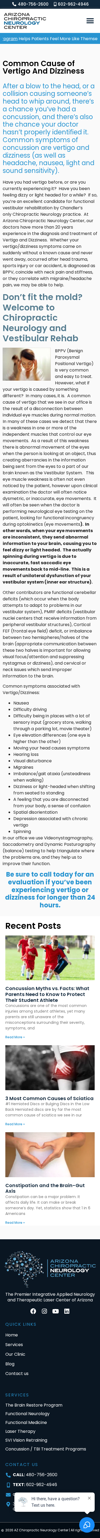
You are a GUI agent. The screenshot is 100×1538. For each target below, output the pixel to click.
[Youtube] (56, 1311)
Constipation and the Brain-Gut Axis (45, 1188)
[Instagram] (44, 1311)
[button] (90, 21)
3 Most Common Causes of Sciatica (49, 1098)
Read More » (15, 1037)
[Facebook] (33, 1311)
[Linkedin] (67, 1311)
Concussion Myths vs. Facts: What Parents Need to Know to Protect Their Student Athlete (47, 994)
